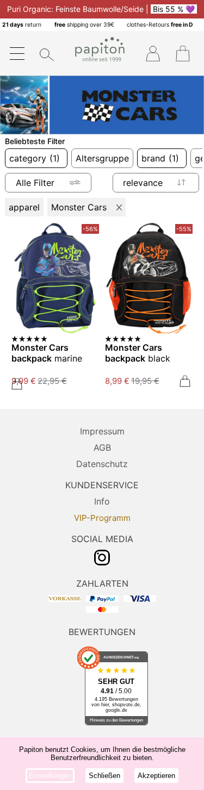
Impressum (102, 431)
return (21, 24)
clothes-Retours (160, 24)
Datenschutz (102, 463)
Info (102, 501)
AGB (102, 447)
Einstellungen (50, 776)
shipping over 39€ (84, 24)
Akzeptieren (156, 776)
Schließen (104, 776)
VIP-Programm (102, 518)
